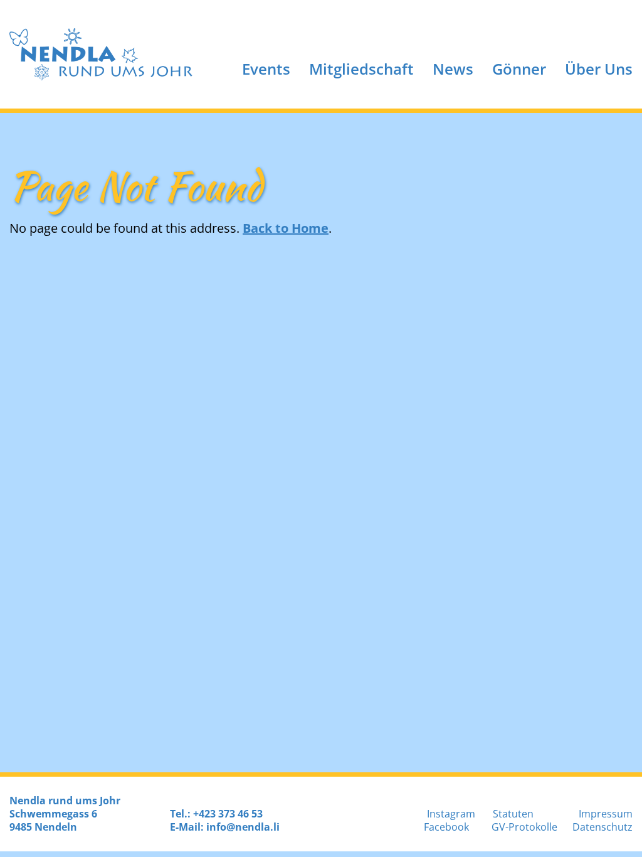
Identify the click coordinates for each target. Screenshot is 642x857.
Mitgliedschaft (361, 68)
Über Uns (599, 68)
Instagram (451, 814)
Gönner (519, 68)
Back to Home (286, 228)
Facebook (446, 827)
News (453, 68)
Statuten (513, 814)
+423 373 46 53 (228, 814)
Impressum (606, 814)
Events (266, 68)
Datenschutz (602, 827)
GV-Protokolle (524, 827)
